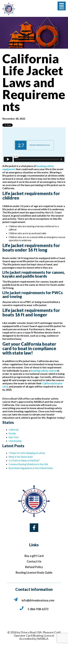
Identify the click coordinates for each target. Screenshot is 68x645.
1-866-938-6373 (38, 609)
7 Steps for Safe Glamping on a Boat (27, 453)
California (14, 429)
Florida (12, 433)
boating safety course (44, 370)
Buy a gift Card (34, 556)
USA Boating (15, 441)
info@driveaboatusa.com (38, 600)
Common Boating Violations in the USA (28, 464)
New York (14, 437)
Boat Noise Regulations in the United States (31, 468)
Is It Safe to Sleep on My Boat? (24, 460)
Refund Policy (34, 567)
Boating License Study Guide (34, 572)
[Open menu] (61, 6)
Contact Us (34, 561)
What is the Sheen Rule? (21, 456)
